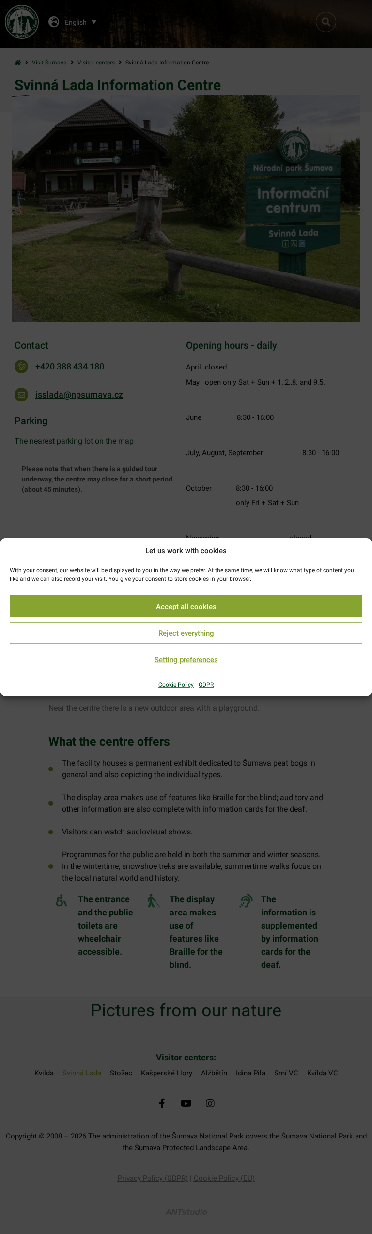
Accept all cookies (186, 606)
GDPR (206, 684)
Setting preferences (186, 659)
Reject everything (186, 632)
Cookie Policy (176, 684)
